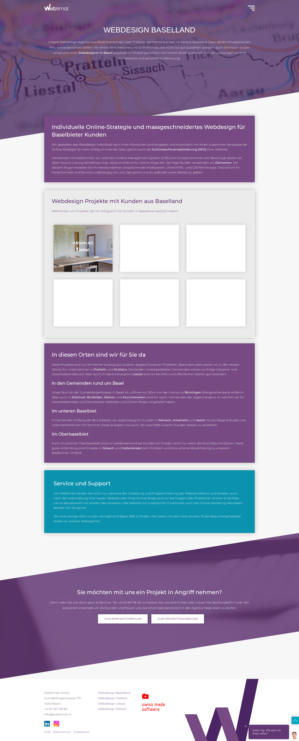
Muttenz (120, 369)
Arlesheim (180, 420)
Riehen (109, 397)
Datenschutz (62, 732)
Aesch (201, 420)
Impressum (82, 732)
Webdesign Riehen (112, 709)
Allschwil (78, 397)
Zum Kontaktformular (122, 618)
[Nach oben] (295, 720)
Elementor (223, 162)
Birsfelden (95, 397)
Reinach (165, 420)
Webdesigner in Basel (95, 53)
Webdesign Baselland (114, 693)
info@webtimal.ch (57, 714)
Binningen (193, 392)
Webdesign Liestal (111, 703)
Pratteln (100, 369)
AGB (47, 732)
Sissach (108, 448)
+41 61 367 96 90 (55, 709)
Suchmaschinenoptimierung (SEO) (179, 149)
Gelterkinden (132, 448)
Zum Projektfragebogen (178, 618)
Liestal (138, 374)
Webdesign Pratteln (113, 698)
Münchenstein (134, 397)
